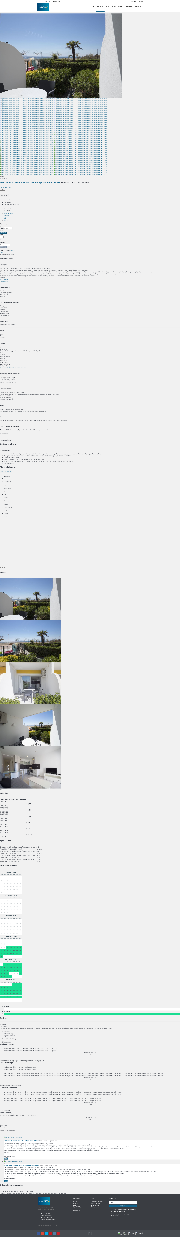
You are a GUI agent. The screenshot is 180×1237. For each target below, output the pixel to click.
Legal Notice (95, 1205)
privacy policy (132, 1209)
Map (5, 217)
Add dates (3, 233)
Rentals (100, 7)
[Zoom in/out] (4, 567)
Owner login (134, 1)
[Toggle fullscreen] (2, 567)
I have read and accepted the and (123, 1210)
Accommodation (9, 213)
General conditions (97, 1201)
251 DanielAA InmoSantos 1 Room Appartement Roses (21, 1165)
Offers (6, 219)
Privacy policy (95, 1207)
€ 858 (9, 1179)
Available (7, 1011)
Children (2, 242)
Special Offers (117, 7)
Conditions (7, 215)
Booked (6, 1007)
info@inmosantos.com (48, 1219)
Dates (2, 228)
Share (2, 189)
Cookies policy (95, 1203)
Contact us (139, 7)
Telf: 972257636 (45, 1213)
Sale (107, 7)
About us (128, 7)
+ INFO (6, 1158)
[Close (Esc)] (1, 567)
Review (6, 221)
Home (92, 7)
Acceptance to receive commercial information (120, 1214)
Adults (2, 234)
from (1, 224)
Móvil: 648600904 (46, 1215)
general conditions (119, 1211)
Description (4, 195)
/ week (13, 1179)
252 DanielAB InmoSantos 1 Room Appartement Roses (21, 1141)
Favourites (141, 1)
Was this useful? (90, 1053)
